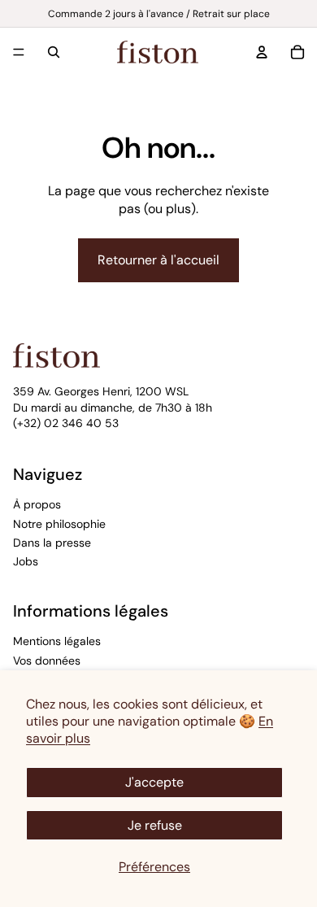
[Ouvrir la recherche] (54, 52)
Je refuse (155, 825)
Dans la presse (52, 542)
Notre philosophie (59, 524)
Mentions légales (57, 641)
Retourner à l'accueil (158, 259)
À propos (37, 504)
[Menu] (18, 52)
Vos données (46, 660)
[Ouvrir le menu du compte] (262, 52)
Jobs (25, 561)
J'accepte (154, 782)
